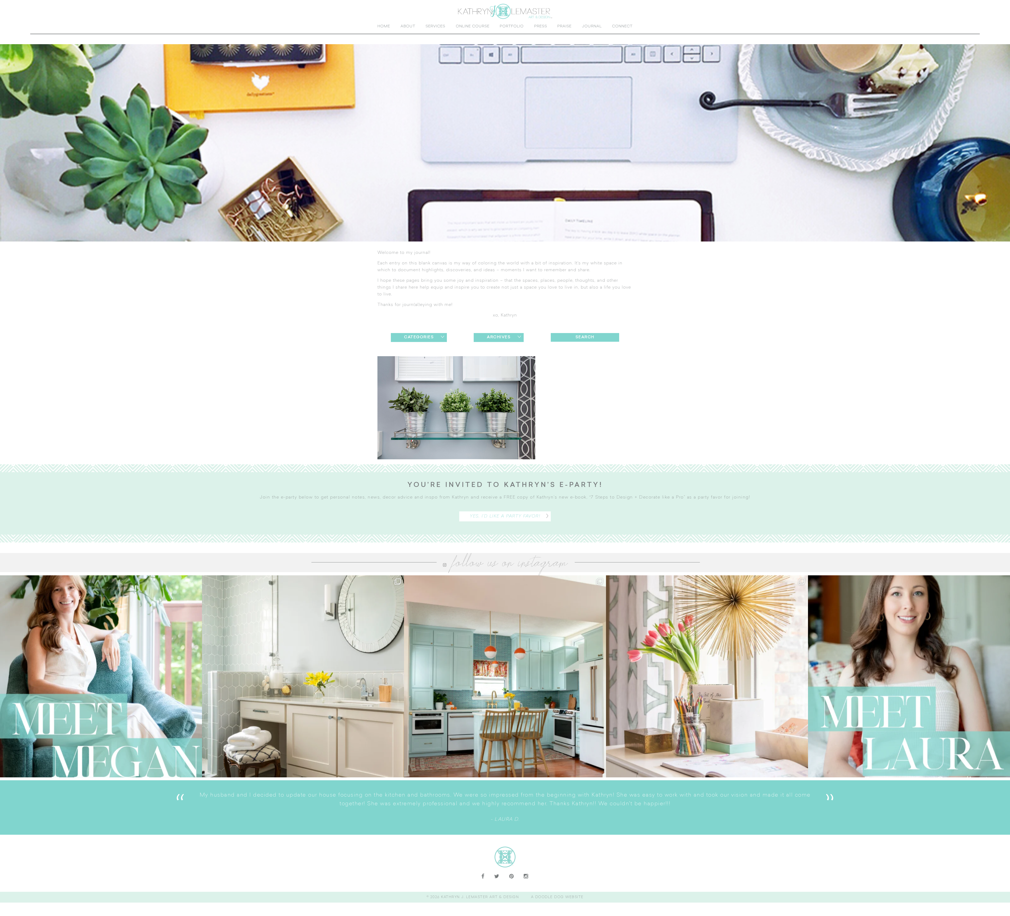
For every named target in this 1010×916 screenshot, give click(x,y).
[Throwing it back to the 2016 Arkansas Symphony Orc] (707, 685)
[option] (658, 816)
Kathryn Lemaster (505, 15)
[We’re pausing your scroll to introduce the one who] (909, 685)
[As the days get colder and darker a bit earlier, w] (505, 685)
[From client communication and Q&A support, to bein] (101, 685)
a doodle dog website (557, 906)
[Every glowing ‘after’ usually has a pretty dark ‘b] (303, 685)
